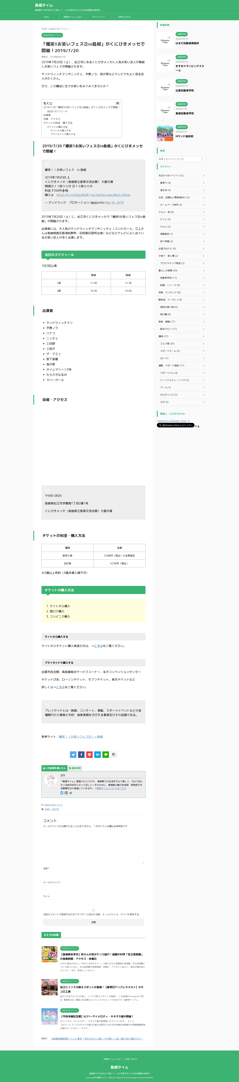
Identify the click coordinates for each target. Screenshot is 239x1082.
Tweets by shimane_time (171, 421)
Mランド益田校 (184, 136)
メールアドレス (52, 882)
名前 (46, 868)
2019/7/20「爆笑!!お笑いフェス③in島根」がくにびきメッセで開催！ (81, 107)
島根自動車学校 (185, 113)
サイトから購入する (60, 130)
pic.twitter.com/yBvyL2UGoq (110, 195)
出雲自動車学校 (185, 90)
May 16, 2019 (114, 203)
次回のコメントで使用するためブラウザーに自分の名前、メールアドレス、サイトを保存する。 (92, 914)
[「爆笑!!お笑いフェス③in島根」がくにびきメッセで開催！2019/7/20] (97, 754)
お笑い (48, 809)
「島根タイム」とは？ (72, 16)
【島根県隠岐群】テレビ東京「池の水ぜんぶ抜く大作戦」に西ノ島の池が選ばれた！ (96, 1038)
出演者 (47, 115)
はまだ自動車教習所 (187, 43)
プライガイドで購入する (62, 134)
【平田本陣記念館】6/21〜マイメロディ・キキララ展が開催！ (97, 1016)
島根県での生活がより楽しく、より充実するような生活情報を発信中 (119, 1073)
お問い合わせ (124, 16)
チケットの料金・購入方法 (58, 123)
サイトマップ (98, 16)
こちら (98, 646)
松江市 (55, 809)
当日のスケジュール (57, 111)
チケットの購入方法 (57, 127)
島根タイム (44, 5)
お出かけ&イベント (54, 804)
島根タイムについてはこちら (111, 788)
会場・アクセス (51, 119)
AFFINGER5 (148, 1077)
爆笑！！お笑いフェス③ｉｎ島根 (81, 737)
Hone (46, 16)
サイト (46, 896)
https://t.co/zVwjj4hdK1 (73, 195)
